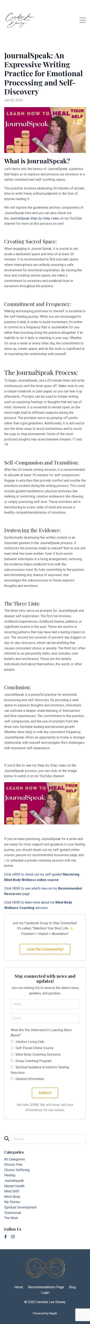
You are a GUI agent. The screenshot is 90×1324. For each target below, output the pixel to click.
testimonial (12, 1213)
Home (18, 1287)
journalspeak (14, 1181)
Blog (72, 1287)
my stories (12, 1202)
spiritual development (20, 1207)
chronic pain (13, 1165)
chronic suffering (17, 1170)
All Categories (14, 1159)
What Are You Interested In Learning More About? (41, 1032)
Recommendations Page (46, 1287)
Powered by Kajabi (45, 1313)
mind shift (11, 1191)
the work (11, 1218)
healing (9, 1175)
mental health (14, 1186)
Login (45, 1293)
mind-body (12, 1197)
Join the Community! (45, 949)
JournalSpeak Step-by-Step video (35, 218)
